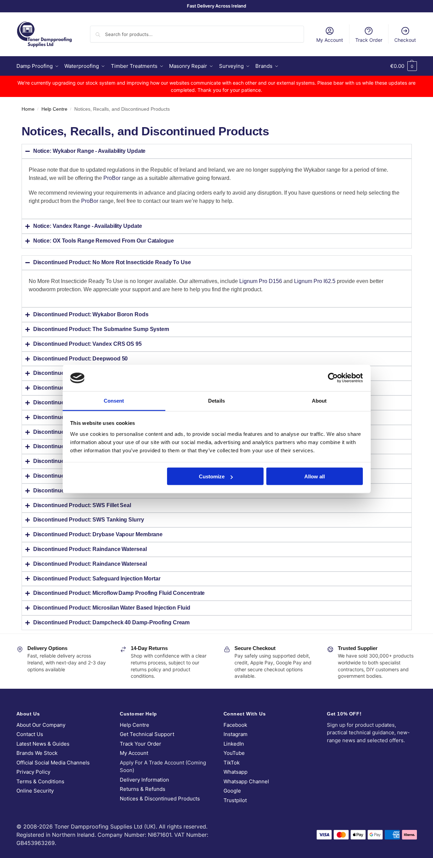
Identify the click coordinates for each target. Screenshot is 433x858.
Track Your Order (140, 743)
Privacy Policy (33, 772)
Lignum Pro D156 (260, 281)
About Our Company (40, 725)
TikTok (232, 762)
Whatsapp (235, 772)
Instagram (235, 734)
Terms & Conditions (40, 781)
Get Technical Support (147, 734)
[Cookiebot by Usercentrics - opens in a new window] (333, 378)
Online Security (35, 790)
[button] (403, 66)
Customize (212, 476)
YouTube (234, 753)
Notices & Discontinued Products (160, 798)
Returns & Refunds (142, 789)
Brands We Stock (37, 753)
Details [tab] (216, 400)
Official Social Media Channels (53, 762)
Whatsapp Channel (246, 781)
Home (28, 109)
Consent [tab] (114, 400)
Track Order (368, 40)
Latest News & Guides (42, 743)
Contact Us (29, 734)
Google (232, 790)
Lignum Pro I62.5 (314, 281)
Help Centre (54, 109)
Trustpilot (235, 800)
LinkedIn (234, 743)
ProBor (111, 178)
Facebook (235, 725)
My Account (329, 40)
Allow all (314, 476)
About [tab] (319, 400)
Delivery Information (144, 779)
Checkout (405, 40)
